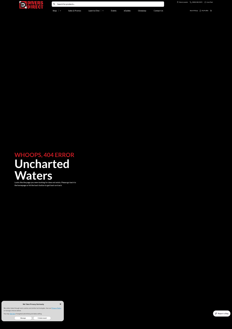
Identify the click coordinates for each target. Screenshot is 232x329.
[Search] (54, 4)
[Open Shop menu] (60, 10)
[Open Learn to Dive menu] (103, 10)
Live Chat (210, 2)
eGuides (127, 10)
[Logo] (35, 7)
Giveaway (142, 10)
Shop (55, 10)
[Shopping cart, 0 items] (211, 10)
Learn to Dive (93, 10)
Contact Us (158, 10)
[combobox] (110, 4)
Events (113, 10)
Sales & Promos (74, 10)
